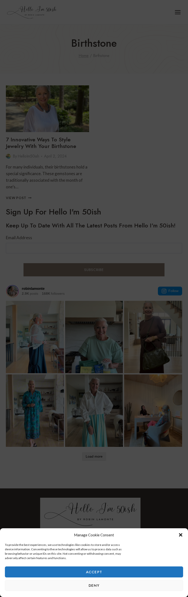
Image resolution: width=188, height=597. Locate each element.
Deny (94, 585)
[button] (180, 534)
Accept (94, 572)
